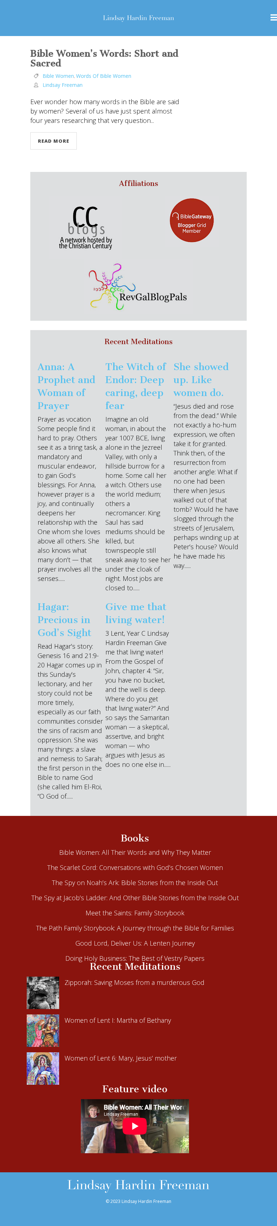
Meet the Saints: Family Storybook (134, 913)
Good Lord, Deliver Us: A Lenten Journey (135, 943)
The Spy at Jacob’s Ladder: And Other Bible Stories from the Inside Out (135, 897)
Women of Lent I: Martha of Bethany (118, 1020)
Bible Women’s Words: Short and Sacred (104, 58)
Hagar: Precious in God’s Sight (64, 620)
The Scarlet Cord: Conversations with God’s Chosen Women (135, 867)
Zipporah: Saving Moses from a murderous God (135, 982)
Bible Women (58, 75)
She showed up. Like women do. (201, 380)
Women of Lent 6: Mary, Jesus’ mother (121, 1058)
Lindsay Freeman (63, 84)
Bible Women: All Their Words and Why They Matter (135, 852)
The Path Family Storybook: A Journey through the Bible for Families (135, 928)
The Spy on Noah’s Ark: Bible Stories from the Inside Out (135, 882)
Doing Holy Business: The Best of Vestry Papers (135, 958)
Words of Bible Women (103, 75)
